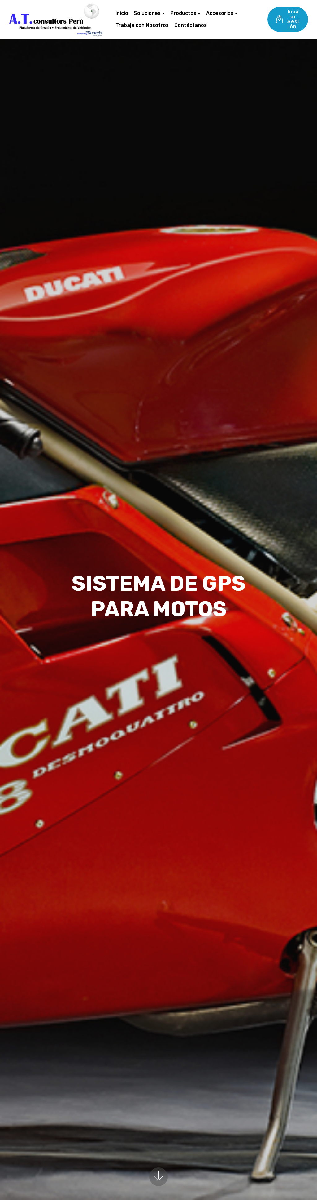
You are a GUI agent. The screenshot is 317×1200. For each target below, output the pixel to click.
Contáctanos (190, 25)
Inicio (121, 13)
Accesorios (219, 13)
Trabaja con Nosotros (142, 25)
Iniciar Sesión (293, 19)
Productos (183, 13)
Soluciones (147, 13)
